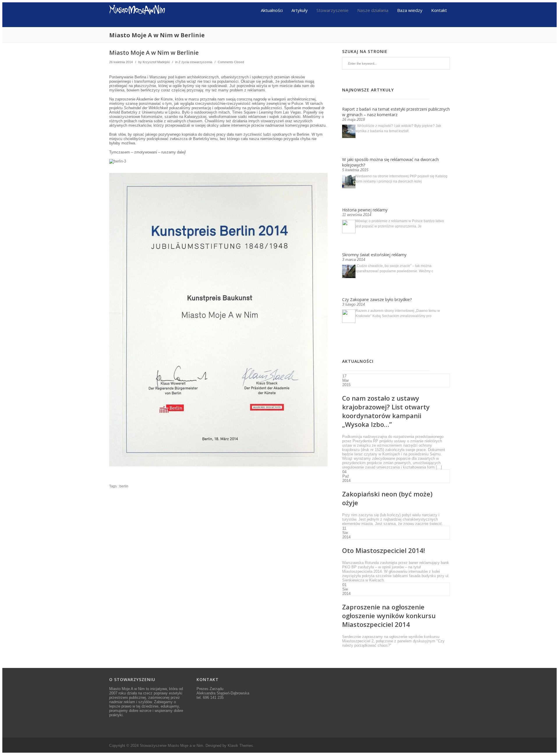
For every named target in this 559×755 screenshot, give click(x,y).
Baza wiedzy (409, 10)
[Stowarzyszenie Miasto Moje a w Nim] (137, 25)
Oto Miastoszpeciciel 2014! (383, 550)
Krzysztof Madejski (156, 62)
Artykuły (299, 10)
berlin (123, 486)
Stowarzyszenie (332, 10)
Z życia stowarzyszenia (195, 62)
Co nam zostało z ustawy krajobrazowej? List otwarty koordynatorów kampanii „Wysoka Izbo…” (386, 411)
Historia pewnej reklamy (365, 210)
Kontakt (439, 10)
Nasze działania (372, 10)
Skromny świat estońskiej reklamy (374, 254)
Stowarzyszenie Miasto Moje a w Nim (171, 745)
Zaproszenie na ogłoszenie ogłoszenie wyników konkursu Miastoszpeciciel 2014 (389, 615)
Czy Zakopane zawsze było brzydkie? (377, 299)
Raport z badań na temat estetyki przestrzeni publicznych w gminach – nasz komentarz (396, 111)
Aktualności (272, 10)
